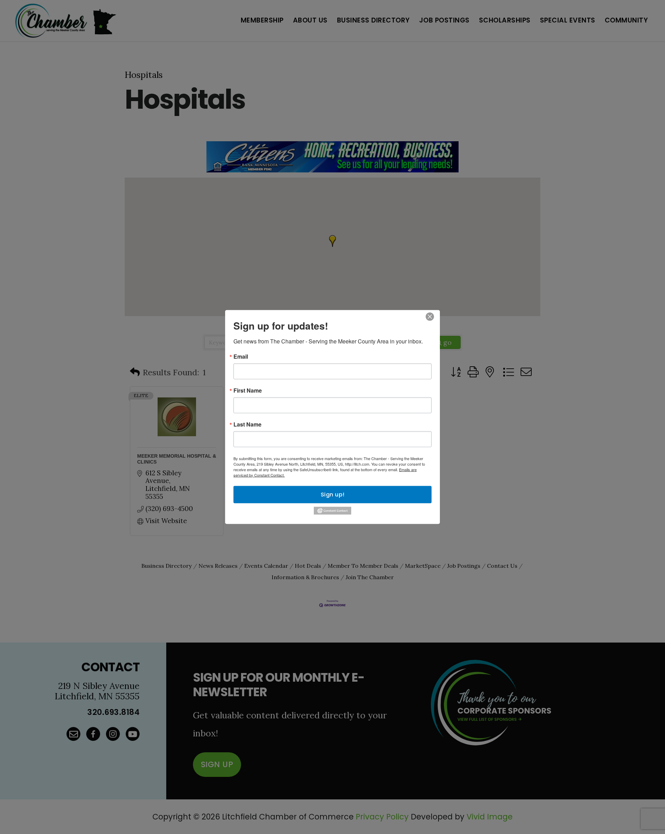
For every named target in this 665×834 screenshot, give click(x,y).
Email (240, 356)
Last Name (247, 424)
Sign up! (333, 494)
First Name (247, 390)
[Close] (430, 316)
